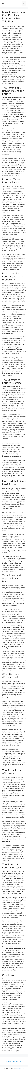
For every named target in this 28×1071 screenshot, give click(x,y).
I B (3, 4)
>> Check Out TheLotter (14, 1062)
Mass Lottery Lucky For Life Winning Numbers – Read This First (13, 17)
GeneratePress (20, 1068)
